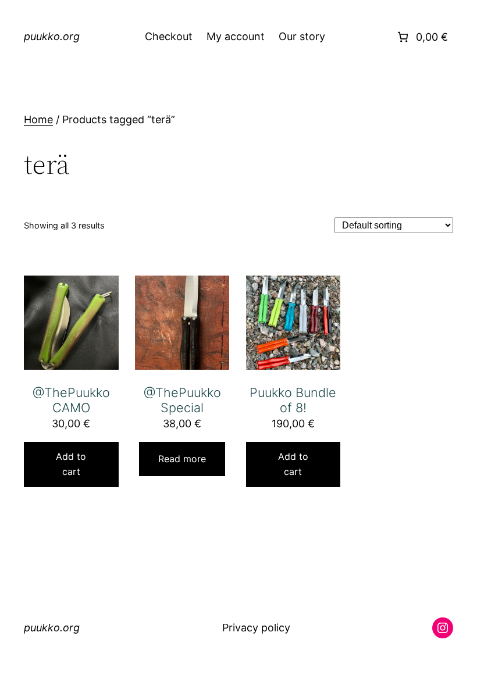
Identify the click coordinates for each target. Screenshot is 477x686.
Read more (182, 459)
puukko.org (52, 36)
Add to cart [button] (71, 464)
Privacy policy (256, 629)
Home (38, 119)
